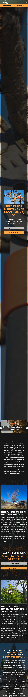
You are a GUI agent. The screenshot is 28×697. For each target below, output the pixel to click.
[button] (26, 2)
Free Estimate (7, 5)
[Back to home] (5, 2)
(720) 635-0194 (21, 5)
